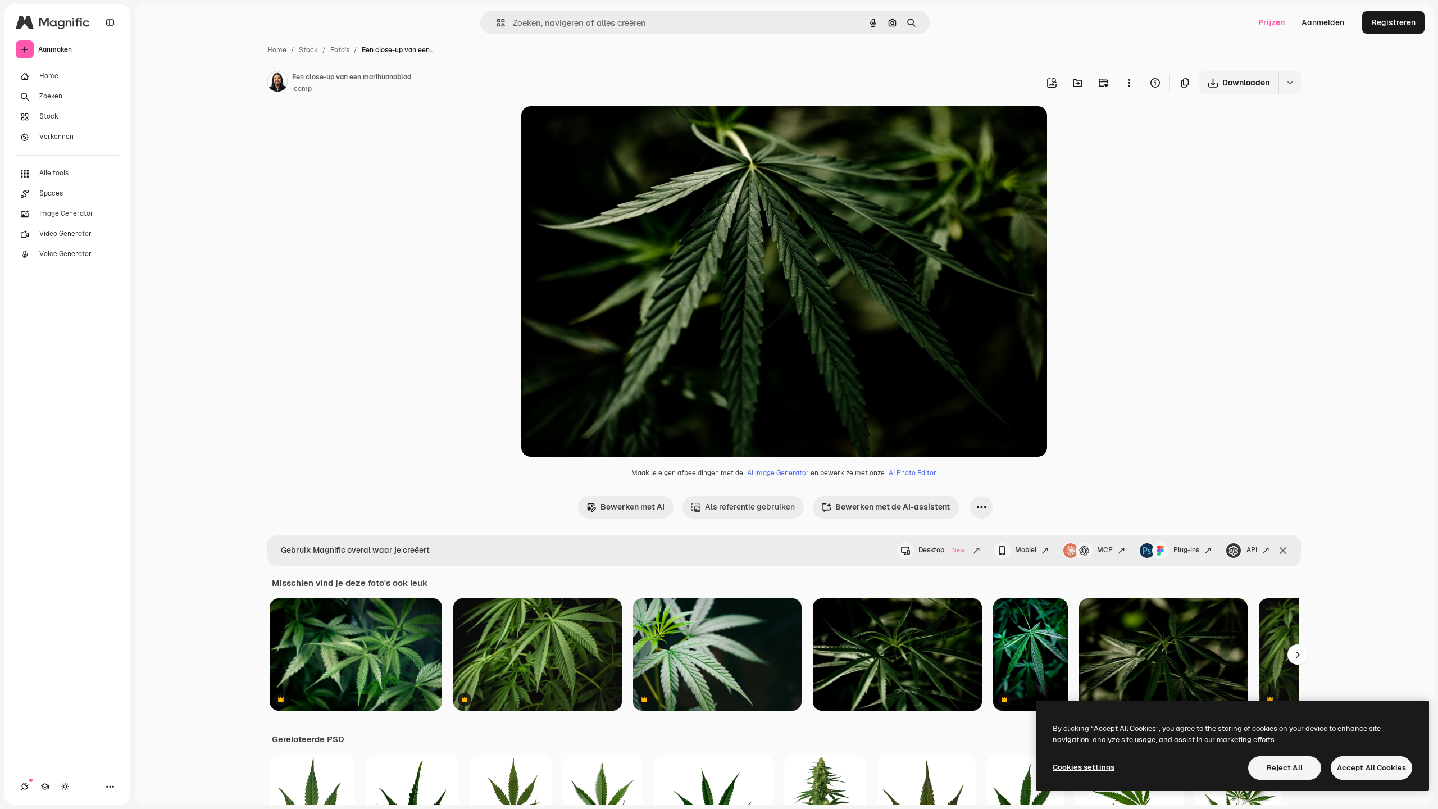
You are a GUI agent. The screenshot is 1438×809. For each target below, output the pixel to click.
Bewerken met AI (632, 507)
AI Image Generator (778, 473)
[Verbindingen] (25, 787)
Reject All (1285, 767)
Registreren (1393, 22)
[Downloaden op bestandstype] (1289, 82)
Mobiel (1025, 550)
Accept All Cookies (1371, 767)
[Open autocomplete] (496, 23)
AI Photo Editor (912, 473)
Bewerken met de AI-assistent (892, 507)
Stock (308, 50)
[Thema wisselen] (65, 787)
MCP (1105, 550)
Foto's (339, 50)
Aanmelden (1323, 22)
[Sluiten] (1282, 550)
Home (276, 50)
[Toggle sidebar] (110, 22)
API (1251, 550)
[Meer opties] (1129, 82)
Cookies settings (1083, 767)
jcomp (302, 88)
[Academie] (45, 787)
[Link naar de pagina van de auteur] (277, 83)
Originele (595, 127)
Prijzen (1271, 22)
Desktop (941, 550)
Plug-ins (1186, 550)
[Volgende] (1297, 654)
